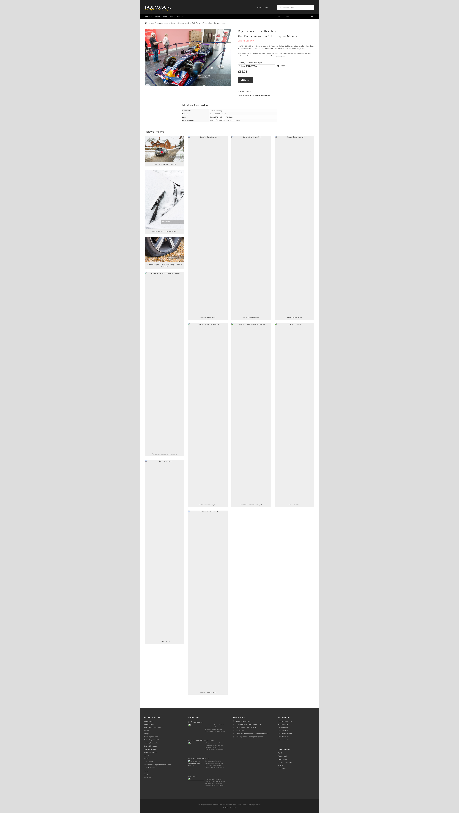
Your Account (262, 7)
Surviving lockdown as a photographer (249, 737)
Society (165, 23)
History (173, 23)
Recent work (282, 756)
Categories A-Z (283, 727)
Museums (182, 23)
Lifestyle (146, 733)
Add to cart (245, 80)
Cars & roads (254, 95)
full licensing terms (287, 53)
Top (234, 807)
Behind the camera (285, 762)
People (146, 730)
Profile (172, 16)
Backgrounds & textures (152, 727)
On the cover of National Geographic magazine (252, 733)
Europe (146, 755)
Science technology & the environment (158, 765)
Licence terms (283, 730)
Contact (180, 16)
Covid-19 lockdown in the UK (246, 727)
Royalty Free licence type (250, 63)
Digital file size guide (285, 733)
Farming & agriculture (151, 743)
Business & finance (150, 752)
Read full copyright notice (251, 804)
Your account (283, 740)
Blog (165, 16)
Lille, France (240, 730)
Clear (282, 66)
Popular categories (285, 721)
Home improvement (151, 737)
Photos (157, 16)
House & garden (149, 724)
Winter (146, 774)
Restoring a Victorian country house (249, 724)
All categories (283, 724)
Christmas (147, 777)
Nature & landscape (151, 746)
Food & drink (148, 761)
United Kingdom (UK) (151, 740)
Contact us (282, 768)
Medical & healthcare (151, 749)
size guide (281, 56)
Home (150, 23)
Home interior (149, 721)
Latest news (282, 759)
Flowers (146, 771)
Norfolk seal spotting (243, 721)
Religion (146, 758)
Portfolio (148, 16)
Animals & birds (149, 768)
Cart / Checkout (283, 737)
